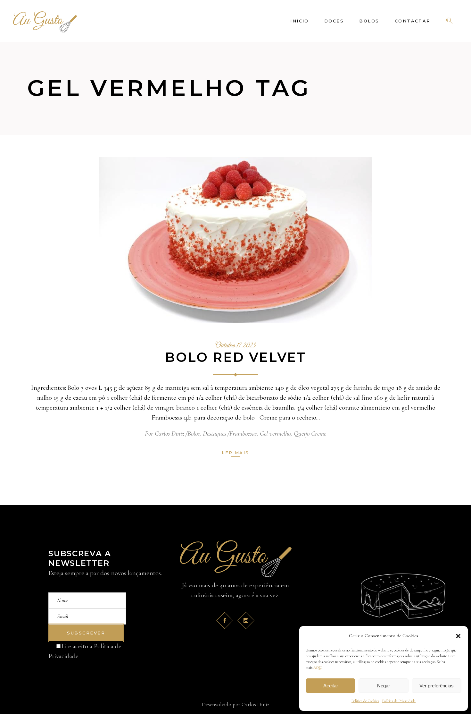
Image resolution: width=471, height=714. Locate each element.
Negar (383, 685)
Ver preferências (436, 685)
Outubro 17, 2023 (235, 346)
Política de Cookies (365, 701)
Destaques (214, 433)
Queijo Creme (310, 433)
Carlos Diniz (169, 433)
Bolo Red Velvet (235, 357)
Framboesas (243, 433)
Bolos (193, 433)
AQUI (318, 667)
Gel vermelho (275, 433)
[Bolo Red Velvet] (235, 240)
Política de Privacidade (399, 701)
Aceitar (330, 685)
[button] (458, 636)
